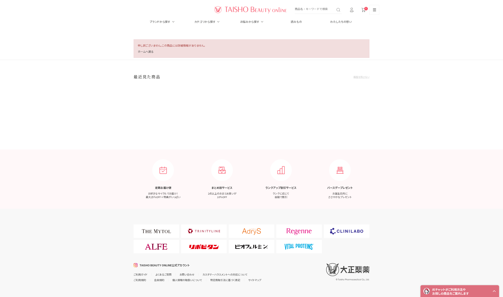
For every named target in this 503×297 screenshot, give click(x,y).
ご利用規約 (140, 280)
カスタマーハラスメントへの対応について (225, 274)
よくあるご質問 (163, 274)
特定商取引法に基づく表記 (225, 280)
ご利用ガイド (140, 274)
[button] (459, 291)
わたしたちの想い (341, 22)
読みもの (296, 22)
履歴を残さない (361, 76)
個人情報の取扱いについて (187, 280)
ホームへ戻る (146, 51)
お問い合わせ (187, 274)
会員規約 (159, 280)
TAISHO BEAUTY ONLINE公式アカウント (165, 265)
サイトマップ (254, 280)
